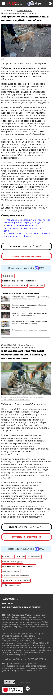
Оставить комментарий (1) (26, 256)
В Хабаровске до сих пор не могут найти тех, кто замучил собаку (27, 234)
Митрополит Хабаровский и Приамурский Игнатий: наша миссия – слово (29, 323)
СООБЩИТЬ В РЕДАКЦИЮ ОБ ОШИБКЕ (21, 607)
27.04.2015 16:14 (8, 10)
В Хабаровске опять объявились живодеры (29, 330)
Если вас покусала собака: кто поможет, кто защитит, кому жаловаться (30, 314)
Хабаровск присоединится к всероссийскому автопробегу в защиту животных (30, 298)
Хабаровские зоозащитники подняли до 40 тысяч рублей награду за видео (27, 221)
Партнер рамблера (24, 682)
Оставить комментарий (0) (27, 537)
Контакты (7, 603)
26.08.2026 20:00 (8, 345)
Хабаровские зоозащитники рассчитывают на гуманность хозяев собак (23, 228)
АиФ (3, 59)
